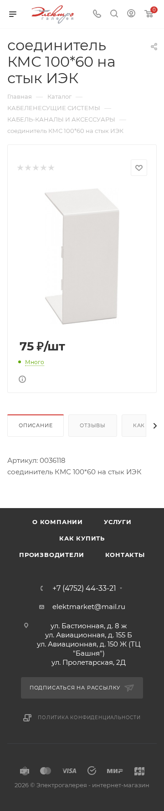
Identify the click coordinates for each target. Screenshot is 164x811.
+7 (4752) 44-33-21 (84, 588)
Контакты (125, 554)
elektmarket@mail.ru (88, 606)
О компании (57, 521)
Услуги (118, 521)
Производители (51, 554)
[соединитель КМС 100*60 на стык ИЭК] (82, 255)
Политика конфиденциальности (89, 718)
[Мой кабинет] (131, 14)
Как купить (82, 538)
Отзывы (93, 425)
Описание (35, 425)
